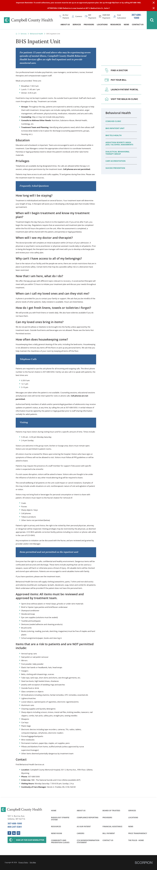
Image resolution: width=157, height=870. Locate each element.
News (130, 826)
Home (53, 810)
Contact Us (108, 840)
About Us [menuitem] (65, 24)
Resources (56, 826)
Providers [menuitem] (89, 24)
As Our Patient (84, 826)
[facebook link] (9, 833)
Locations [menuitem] (102, 24)
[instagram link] (18, 833)
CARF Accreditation (115, 161)
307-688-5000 (34, 776)
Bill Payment (109, 833)
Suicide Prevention (115, 168)
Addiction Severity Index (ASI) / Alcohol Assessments (119, 143)
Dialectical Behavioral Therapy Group (118, 152)
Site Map (33, 862)
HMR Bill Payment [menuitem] (106, 16)
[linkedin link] (14, 833)
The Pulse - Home (136, 840)
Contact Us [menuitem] (137, 24)
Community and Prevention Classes (60, 841)
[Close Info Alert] (154, 8)
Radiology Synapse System (60, 818)
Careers (80, 833)
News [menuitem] (126, 24)
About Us (81, 810)
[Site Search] (152, 20)
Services (24, 33)
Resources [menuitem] (115, 24)
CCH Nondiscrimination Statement (88, 841)
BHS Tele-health (114, 135)
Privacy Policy (23, 862)
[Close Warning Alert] (154, 2)
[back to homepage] (16, 33)
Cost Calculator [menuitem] (121, 16)
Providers (107, 817)
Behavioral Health (36, 33)
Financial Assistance (112, 826)
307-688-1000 (136, 16)
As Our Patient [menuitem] (66, 16)
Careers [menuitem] (78, 16)
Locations (133, 817)
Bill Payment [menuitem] (92, 16)
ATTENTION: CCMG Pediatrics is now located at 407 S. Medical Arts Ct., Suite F (78, 8)
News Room (56, 833)
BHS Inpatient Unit (115, 128)
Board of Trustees (111, 810)
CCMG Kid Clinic (113, 121)
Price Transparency (137, 833)
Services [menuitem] (77, 24)
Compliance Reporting (87, 817)
